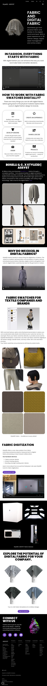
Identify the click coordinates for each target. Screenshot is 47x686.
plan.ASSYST (13, 664)
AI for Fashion (12, 645)
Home (3, 678)
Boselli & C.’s (24, 171)
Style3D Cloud (12, 650)
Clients (33, 647)
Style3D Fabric (12, 656)
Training (19, 644)
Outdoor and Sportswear (27, 652)
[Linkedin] (10, 635)
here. (30, 180)
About (41, 644)
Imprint (3, 683)
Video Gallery (26, 645)
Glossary (27, 648)
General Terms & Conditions (7, 681)
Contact (27, 1)
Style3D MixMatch (13, 653)
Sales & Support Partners (41, 650)
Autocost (13, 661)
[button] (2, 683)
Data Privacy (4, 680)
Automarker (13, 663)
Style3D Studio (12, 647)
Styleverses (42, 647)
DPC (19, 645)
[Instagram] (4, 635)
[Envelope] (21, 635)
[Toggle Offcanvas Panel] (43, 4)
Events (32, 1)
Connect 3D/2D (13, 660)
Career (41, 652)
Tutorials (27, 647)
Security (12, 666)
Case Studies (33, 645)
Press (41, 655)
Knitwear (27, 649)
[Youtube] (15, 635)
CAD (12, 657)
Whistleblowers (5, 684)
